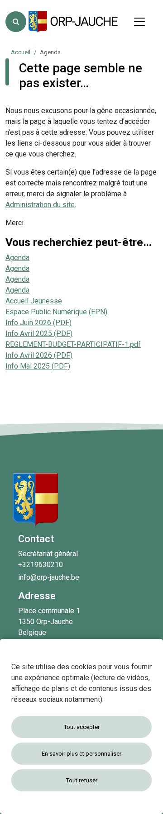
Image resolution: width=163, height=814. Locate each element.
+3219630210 (40, 564)
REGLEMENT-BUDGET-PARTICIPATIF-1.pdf (73, 344)
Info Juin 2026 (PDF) (38, 322)
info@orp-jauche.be (48, 577)
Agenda (17, 257)
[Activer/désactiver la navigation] (139, 22)
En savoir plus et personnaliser (81, 753)
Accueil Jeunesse (33, 301)
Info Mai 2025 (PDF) (37, 366)
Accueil (20, 52)
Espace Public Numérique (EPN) (56, 312)
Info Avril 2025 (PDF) (38, 333)
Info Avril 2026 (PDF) (38, 355)
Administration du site (40, 204)
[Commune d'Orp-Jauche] (74, 22)
